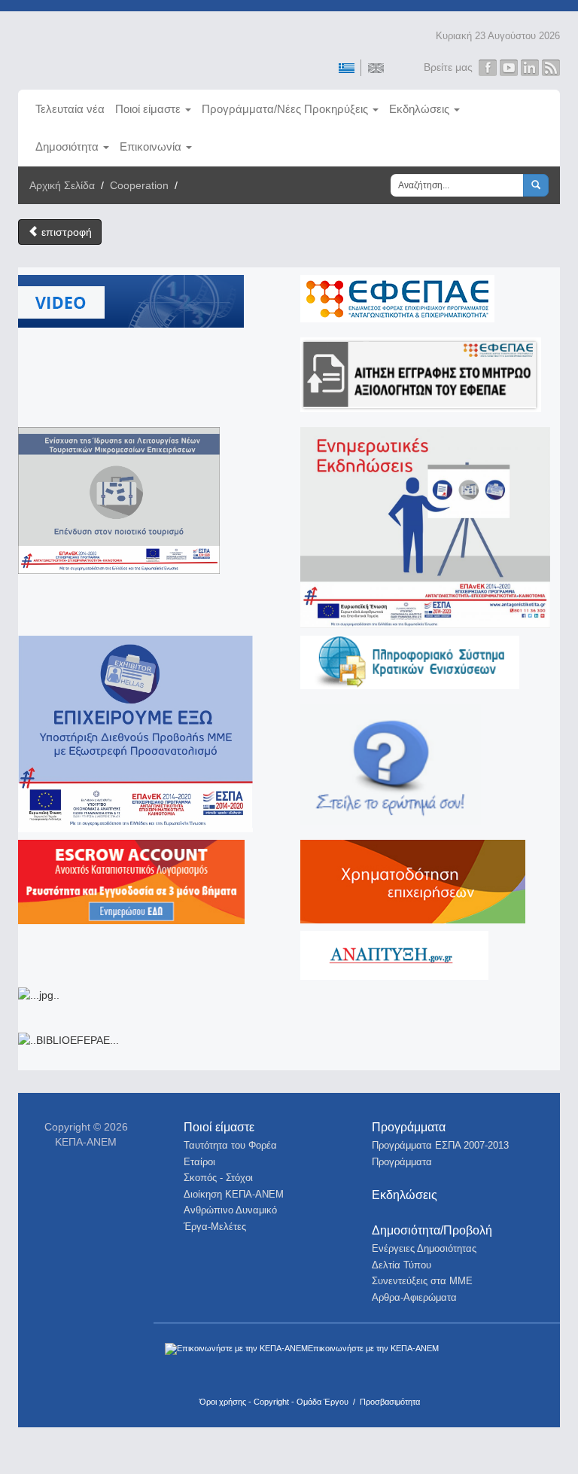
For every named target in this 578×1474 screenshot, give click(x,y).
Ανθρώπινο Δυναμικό (230, 1210)
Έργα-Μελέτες (215, 1226)
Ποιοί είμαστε (148, 108)
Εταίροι (199, 1161)
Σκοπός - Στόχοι (218, 1177)
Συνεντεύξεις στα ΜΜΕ (422, 1280)
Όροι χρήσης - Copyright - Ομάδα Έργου (273, 1401)
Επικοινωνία (150, 146)
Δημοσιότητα (67, 146)
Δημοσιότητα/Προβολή (432, 1230)
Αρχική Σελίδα (62, 185)
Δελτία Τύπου (401, 1265)
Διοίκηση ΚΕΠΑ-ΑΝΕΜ (234, 1194)
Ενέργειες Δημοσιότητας (424, 1248)
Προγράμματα (409, 1127)
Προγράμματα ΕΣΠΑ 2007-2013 (440, 1145)
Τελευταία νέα (70, 108)
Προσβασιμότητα (390, 1401)
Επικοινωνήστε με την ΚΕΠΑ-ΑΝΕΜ (373, 1348)
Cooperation (139, 185)
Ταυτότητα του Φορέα (230, 1145)
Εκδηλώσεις (419, 108)
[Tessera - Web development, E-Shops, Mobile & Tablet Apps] (471, 1368)
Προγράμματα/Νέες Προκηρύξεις (285, 108)
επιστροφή (65, 232)
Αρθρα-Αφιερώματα (414, 1297)
